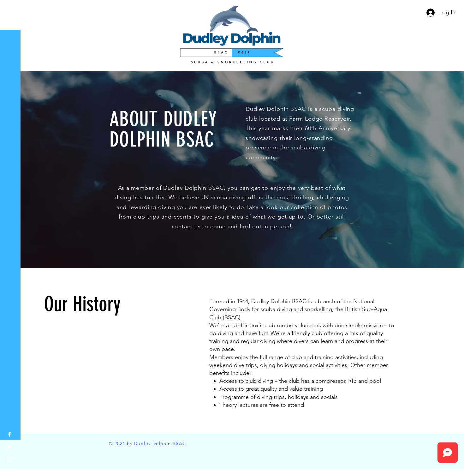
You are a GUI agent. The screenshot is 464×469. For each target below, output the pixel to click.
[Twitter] (9, 447)
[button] (10, 9)
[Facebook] (9, 434)
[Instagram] (9, 459)
